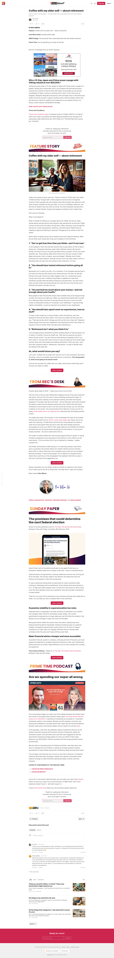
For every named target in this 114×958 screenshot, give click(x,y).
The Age (58, 527)
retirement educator (60, 500)
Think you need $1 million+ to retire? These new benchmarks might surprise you (46, 885)
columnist (48, 500)
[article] (57, 888)
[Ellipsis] (84, 844)
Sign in (109, 3)
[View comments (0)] (44, 905)
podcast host (39, 500)
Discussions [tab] (41, 879)
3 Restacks (47, 808)
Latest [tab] (34, 879)
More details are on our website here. (47, 411)
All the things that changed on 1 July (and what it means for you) (49, 911)
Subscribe (101, 3)
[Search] (91, 3)
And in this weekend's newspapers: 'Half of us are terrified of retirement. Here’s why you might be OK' (48, 900)
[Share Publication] (94, 3)
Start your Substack (53, 951)
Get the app (64, 951)
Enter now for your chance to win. (41, 106)
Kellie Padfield (36, 856)
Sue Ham (34, 844)
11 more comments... (34, 872)
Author (31, 500)
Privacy (64, 947)
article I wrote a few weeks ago (59, 420)
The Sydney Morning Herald (71, 527)
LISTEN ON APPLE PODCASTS (42, 769)
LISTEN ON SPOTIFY (39, 772)
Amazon (80, 779)
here (77, 726)
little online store (40, 788)
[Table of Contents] (2, 479)
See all (32, 924)
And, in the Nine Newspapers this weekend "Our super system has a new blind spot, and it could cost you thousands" (50, 914)
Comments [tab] (32, 830)
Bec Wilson (35, 18)
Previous (34, 819)
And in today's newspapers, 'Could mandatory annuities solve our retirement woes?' (49, 888)
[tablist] (35, 830)
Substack (49, 954)
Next (80, 819)
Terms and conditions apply (39, 114)
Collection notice (75, 947)
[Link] (26, 27)
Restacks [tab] (39, 830)
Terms (68, 947)
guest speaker (76, 500)
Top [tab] (30, 879)
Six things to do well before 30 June (42, 898)
